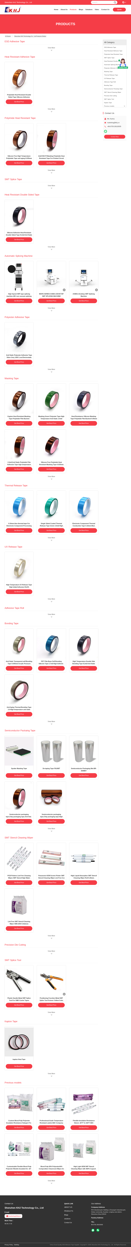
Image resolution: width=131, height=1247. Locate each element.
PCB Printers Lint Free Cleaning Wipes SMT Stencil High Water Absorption (19, 878)
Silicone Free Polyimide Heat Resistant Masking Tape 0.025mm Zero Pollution (51, 464)
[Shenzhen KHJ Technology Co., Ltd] (15, 9)
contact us (105, 9)
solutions (88, 9)
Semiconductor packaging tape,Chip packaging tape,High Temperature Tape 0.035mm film (51, 817)
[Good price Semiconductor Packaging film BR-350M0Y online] (83, 751)
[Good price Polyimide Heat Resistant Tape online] (51, 173)
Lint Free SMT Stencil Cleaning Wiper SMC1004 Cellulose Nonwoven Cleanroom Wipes (19, 924)
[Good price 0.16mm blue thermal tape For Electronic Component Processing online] (19, 506)
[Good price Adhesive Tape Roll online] (51, 617)
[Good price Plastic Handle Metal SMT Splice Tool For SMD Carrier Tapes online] (19, 980)
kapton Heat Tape (19, 1059)
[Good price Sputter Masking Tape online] (19, 751)
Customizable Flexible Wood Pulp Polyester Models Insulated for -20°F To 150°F (19, 1169)
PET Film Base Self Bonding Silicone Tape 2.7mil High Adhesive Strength (51, 664)
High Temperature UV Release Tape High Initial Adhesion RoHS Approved (19, 587)
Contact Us (68, 1222)
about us (64, 9)
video (97, 9)
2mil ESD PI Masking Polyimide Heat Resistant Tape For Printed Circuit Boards (51, 158)
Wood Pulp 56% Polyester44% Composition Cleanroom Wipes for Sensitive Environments (51, 1169)
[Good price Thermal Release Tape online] (51, 540)
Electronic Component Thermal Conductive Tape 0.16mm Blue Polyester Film (83, 526)
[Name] (115, 2)
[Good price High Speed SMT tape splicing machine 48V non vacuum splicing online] (19, 276)
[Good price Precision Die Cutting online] (51, 953)
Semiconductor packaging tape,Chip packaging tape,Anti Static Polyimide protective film (19, 817)
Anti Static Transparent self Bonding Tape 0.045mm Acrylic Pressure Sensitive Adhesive (19, 664)
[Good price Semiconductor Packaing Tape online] (51, 831)
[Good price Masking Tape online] (51, 479)
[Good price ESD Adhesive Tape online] (51, 50)
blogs (81, 9)
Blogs (66, 1215)
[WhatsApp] (105, 131)
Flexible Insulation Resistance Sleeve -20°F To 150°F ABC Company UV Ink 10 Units (84, 1123)
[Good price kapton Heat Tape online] (19, 1042)
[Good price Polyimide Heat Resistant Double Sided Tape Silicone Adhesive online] (19, 77)
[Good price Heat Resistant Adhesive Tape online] (51, 111)
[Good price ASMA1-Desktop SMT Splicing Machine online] (83, 276)
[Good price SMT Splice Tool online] (51, 1015)
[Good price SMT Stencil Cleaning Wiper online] (51, 938)
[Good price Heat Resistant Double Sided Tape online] (51, 249)
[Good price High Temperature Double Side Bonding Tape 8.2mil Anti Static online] (83, 644)
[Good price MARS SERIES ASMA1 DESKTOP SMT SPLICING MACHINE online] (51, 276)
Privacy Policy (9, 1244)
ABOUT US (68, 1207)
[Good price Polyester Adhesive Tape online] (51, 372)
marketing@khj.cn (113, 122)
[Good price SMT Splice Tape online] (51, 188)
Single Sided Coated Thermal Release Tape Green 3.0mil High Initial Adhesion (51, 526)
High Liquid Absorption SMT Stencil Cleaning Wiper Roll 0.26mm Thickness (84, 878)
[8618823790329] (93, 1230)
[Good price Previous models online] (51, 1183)
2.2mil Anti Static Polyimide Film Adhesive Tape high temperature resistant (19, 464)
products (73, 9)
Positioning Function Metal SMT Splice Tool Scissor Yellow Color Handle (51, 1000)
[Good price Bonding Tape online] (51, 724)
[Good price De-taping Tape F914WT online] (51, 751)
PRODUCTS (68, 1211)
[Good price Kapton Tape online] (51, 1076)
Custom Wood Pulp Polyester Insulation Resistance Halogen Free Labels (19, 1123)
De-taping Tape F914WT (51, 768)
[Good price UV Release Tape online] (51, 601)
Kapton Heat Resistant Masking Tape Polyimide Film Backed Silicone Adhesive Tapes (19, 419)
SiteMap (16, 1244)
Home (56, 9)
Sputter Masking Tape (19, 768)
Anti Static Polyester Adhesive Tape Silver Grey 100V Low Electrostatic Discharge (19, 357)
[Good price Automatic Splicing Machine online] (51, 310)
